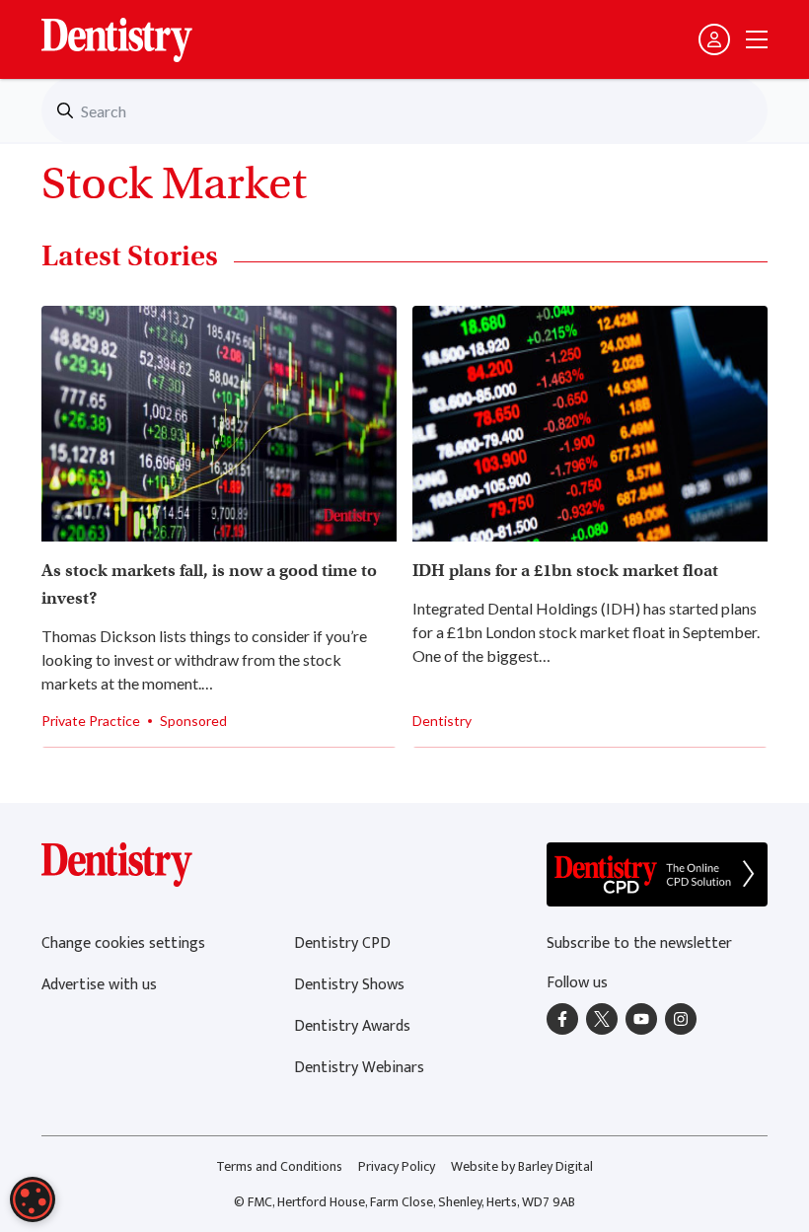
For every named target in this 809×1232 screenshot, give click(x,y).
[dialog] (32, 1199)
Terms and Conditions (279, 1166)
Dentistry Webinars (359, 1067)
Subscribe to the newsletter (639, 943)
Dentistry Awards (352, 1026)
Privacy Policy (396, 1166)
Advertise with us (99, 985)
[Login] (714, 39)
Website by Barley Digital (522, 1166)
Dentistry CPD (342, 943)
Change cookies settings (123, 943)
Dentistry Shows (349, 985)
